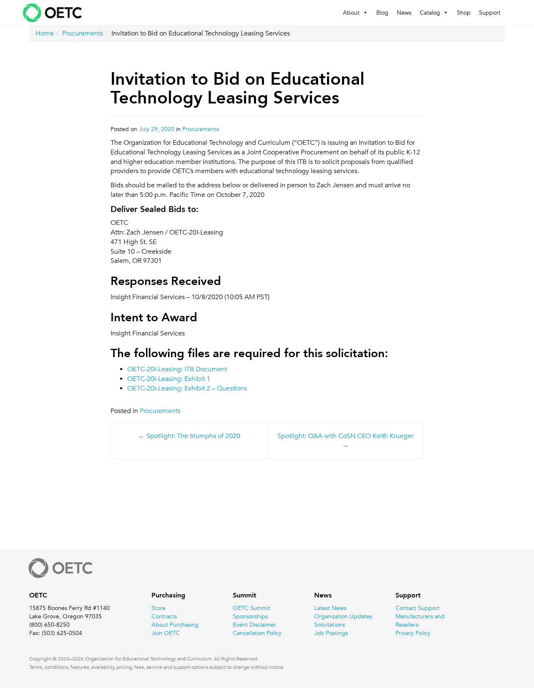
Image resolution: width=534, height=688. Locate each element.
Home (44, 33)
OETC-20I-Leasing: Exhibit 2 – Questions (187, 388)
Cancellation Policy (257, 633)
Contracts (164, 616)
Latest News (330, 608)
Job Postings (331, 633)
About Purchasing (175, 624)
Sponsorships (250, 616)
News (404, 12)
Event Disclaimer (254, 624)
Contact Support (417, 608)
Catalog (430, 12)
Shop (464, 12)
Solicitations (329, 624)
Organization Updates (343, 616)
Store (158, 608)
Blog (382, 12)
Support (490, 12)
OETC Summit (251, 608)
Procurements (82, 33)
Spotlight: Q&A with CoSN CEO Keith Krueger (345, 436)
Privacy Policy (413, 633)
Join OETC (165, 633)
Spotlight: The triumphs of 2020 (193, 436)
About (351, 12)
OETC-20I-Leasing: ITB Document (177, 369)
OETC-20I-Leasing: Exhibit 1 (168, 379)
